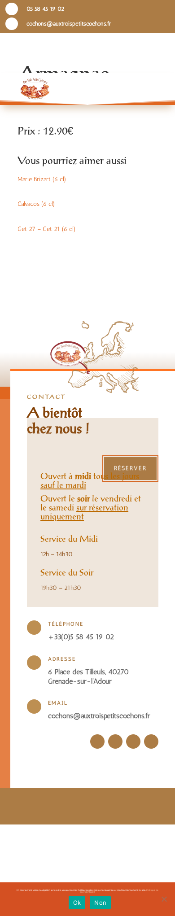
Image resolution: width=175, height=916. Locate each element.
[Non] (163, 898)
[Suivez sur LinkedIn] (133, 741)
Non (100, 902)
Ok (77, 902)
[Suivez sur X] (151, 741)
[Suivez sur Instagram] (115, 741)
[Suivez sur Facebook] (97, 741)
